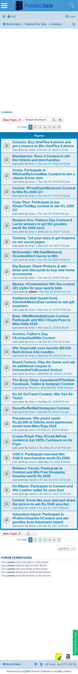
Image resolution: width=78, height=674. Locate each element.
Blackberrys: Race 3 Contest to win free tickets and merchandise (41, 158)
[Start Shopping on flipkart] (58, 656)
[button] (59, 127)
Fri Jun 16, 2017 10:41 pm (55, 493)
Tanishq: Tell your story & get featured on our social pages (43, 240)
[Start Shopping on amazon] (68, 656)
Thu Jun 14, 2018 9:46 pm (53, 213)
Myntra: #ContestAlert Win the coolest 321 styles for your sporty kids (43, 286)
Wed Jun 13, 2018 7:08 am (54, 245)
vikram (33, 479)
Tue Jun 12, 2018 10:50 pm (54, 259)
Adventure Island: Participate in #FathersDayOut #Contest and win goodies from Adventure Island (40, 518)
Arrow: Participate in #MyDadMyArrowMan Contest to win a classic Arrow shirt (43, 174)
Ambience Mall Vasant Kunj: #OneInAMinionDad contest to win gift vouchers (43, 302)
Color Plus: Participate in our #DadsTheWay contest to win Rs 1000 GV (43, 206)
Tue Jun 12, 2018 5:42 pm (55, 291)
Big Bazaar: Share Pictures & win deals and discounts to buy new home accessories (43, 270)
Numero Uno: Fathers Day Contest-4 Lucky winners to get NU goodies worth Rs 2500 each (42, 224)
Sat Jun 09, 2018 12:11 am (53, 341)
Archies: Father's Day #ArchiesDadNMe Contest (33, 336)
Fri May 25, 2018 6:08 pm (53, 429)
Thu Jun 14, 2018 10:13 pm (54, 181)
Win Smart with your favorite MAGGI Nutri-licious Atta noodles (41, 350)
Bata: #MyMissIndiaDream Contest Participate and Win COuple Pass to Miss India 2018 (41, 320)
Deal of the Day (75, 642)
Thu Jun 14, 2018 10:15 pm (54, 163)
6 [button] (54, 127)
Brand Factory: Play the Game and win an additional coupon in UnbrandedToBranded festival (43, 366)
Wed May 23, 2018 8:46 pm (54, 461)
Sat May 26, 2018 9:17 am (53, 401)
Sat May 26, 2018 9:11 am (53, 412)
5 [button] (49, 127)
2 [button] (35, 127)
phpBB (25, 671)
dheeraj (33, 387)
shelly (32, 507)
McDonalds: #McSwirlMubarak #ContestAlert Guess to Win (37, 254)
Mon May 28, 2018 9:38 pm (57, 387)
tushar (32, 447)
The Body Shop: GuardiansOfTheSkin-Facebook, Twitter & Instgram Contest (44, 382)
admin (32, 291)
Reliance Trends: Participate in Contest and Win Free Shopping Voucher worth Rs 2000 (38, 472)
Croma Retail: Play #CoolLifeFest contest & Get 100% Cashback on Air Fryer (42, 440)
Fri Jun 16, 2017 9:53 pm (53, 507)
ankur (32, 149)
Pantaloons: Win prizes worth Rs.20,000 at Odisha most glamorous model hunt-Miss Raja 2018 (42, 422)
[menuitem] (11, 17)
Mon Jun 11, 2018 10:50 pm (54, 309)
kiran (32, 163)
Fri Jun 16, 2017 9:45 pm (53, 525)
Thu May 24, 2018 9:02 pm (55, 447)
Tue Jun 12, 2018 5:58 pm (53, 277)
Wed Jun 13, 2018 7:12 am (54, 231)
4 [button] (45, 127)
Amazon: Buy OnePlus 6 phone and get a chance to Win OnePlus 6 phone (43, 144)
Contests (6, 112)
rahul (32, 461)
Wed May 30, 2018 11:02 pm (55, 373)
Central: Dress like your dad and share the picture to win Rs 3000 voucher (43, 502)
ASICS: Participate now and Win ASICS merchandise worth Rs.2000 (41, 456)
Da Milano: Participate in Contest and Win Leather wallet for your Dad (42, 488)
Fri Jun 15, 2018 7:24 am (53, 149)
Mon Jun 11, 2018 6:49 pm (53, 327)
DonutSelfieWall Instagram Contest (41, 408)
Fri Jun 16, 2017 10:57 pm (55, 479)
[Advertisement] (39, 69)
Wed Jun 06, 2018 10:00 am (54, 355)
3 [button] (40, 127)
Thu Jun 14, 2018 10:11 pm (54, 195)
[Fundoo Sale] (32, 5)
